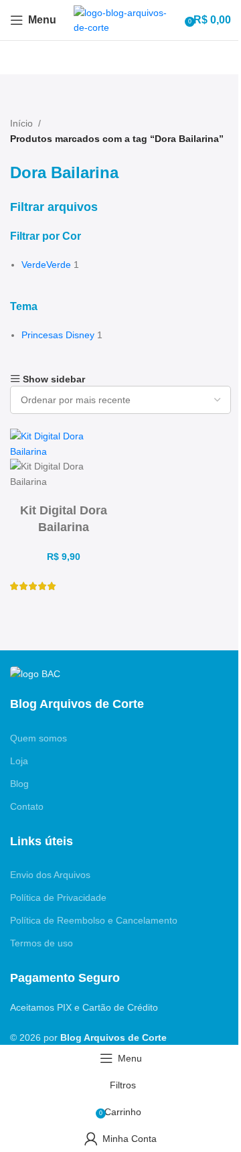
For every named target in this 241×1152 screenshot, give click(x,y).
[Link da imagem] (35, 672)
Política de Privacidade (58, 897)
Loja (19, 760)
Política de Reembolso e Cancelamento (93, 920)
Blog (19, 783)
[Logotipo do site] (120, 19)
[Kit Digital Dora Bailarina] (63, 443)
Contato (27, 806)
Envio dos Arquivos (50, 874)
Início (21, 123)
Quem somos (38, 738)
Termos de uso (41, 943)
